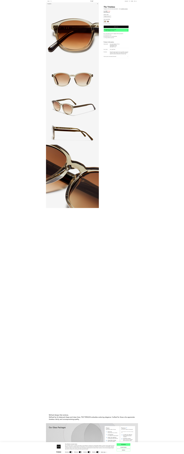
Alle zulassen (123, 444)
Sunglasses (49, 3)
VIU (92, 1)
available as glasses (124, 8)
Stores (132, 1)
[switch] (80, 452)
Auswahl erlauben (123, 447)
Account (126, 1)
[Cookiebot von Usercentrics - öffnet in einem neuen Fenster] (59, 452)
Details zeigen (103, 452)
